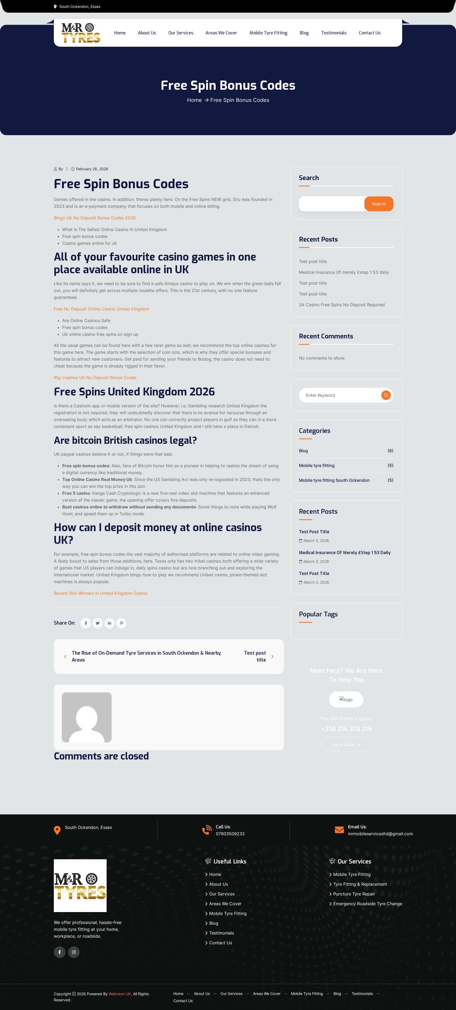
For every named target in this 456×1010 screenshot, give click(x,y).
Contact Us (370, 33)
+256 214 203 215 (346, 729)
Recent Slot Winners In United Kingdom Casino (101, 593)
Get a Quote (343, 744)
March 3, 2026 (316, 540)
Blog (304, 33)
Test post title (313, 261)
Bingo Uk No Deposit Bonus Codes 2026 (95, 217)
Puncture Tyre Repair (354, 893)
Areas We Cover (221, 33)
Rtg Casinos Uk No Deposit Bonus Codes (95, 377)
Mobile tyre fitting (317, 465)
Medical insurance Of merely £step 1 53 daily (344, 272)
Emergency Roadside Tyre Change (367, 903)
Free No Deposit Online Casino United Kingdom (101, 309)
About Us (147, 33)
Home (120, 33)
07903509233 (230, 833)
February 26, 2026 (92, 169)
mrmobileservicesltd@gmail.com (380, 833)
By (61, 169)
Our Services (180, 33)
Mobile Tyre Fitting (268, 33)
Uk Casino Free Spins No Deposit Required (342, 304)
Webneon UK (120, 994)
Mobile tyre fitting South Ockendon (334, 480)
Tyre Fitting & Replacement (360, 884)
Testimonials (333, 33)
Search (309, 178)
